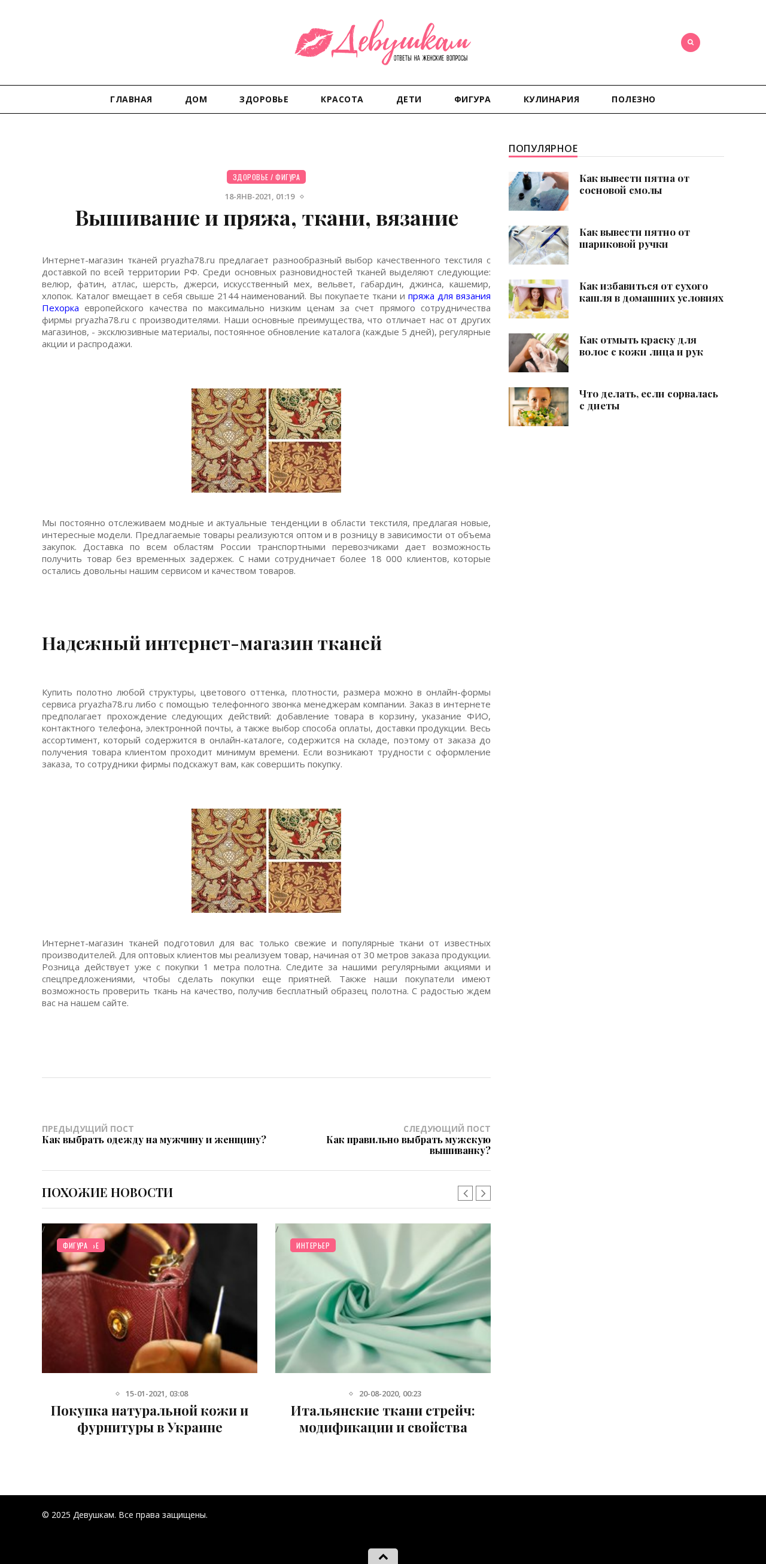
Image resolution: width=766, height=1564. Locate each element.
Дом (196, 99)
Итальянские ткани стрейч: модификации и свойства (383, 1418)
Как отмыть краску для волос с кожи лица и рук (641, 345)
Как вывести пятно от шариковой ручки (634, 237)
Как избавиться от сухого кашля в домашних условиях (651, 291)
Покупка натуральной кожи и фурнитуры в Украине (149, 1418)
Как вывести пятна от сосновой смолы (634, 183)
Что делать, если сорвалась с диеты (648, 399)
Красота (342, 99)
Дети (409, 99)
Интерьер (313, 1245)
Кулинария (552, 99)
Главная (131, 99)
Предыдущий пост (154, 1134)
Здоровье (263, 99)
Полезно (634, 99)
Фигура (472, 99)
